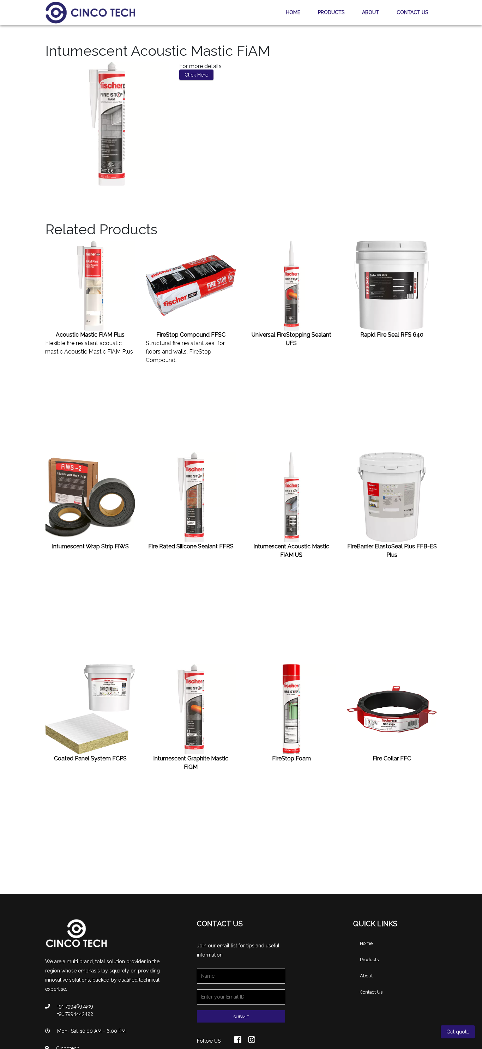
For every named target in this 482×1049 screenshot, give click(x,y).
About (370, 12)
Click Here (196, 75)
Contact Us (412, 12)
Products (331, 12)
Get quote (457, 1032)
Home (293, 12)
